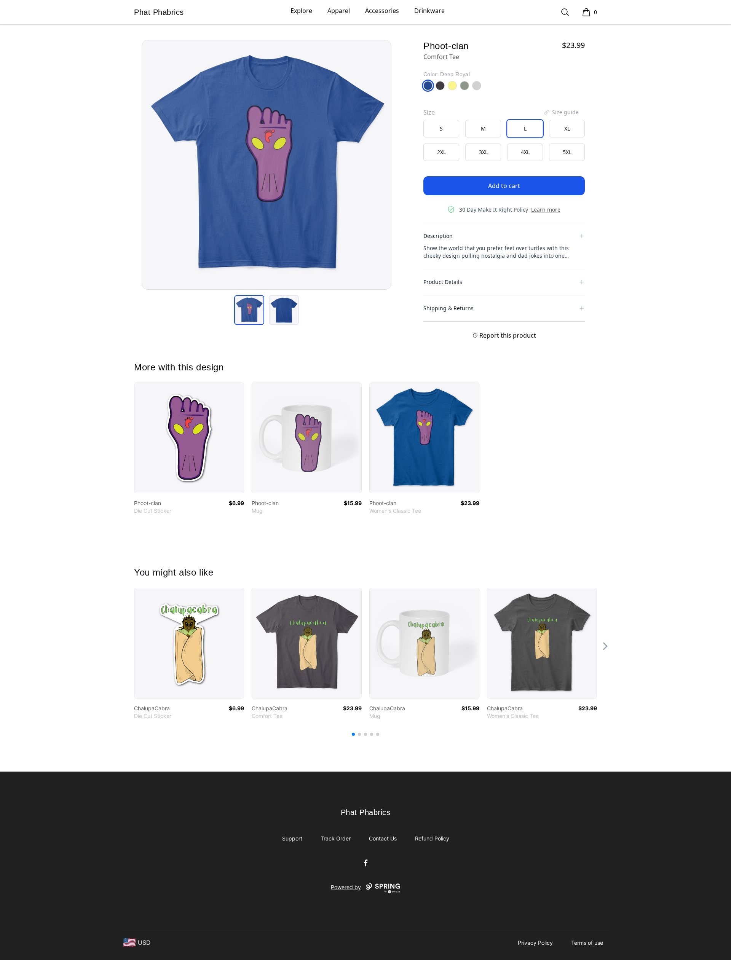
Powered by (346, 887)
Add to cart (504, 186)
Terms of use (587, 942)
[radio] (441, 128)
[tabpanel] (266, 165)
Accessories (382, 10)
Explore (301, 10)
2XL (441, 152)
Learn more (545, 209)
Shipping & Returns (448, 308)
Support (292, 838)
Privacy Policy (535, 942)
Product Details (442, 281)
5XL (567, 152)
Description (438, 235)
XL (567, 128)
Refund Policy (432, 838)
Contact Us (383, 838)
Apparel (338, 10)
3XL (483, 152)
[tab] (249, 310)
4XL (525, 152)
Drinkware (429, 10)
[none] (561, 112)
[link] (189, 438)
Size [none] (429, 112)
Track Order (336, 838)
